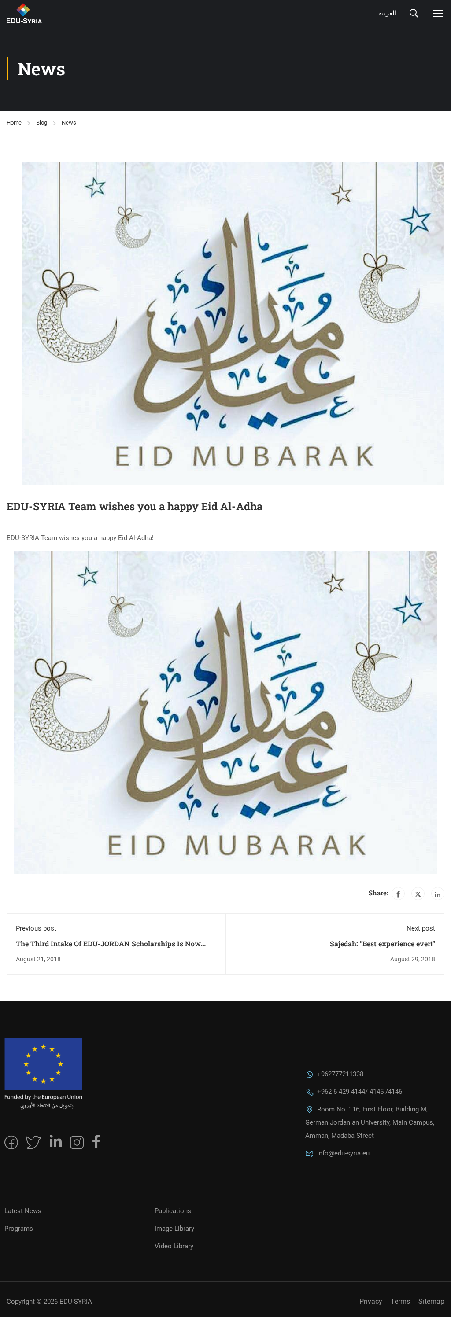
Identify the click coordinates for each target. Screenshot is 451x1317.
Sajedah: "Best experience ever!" (382, 943)
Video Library (174, 1246)
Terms (400, 1301)
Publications (173, 1211)
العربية (387, 13)
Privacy (370, 1301)
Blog (41, 122)
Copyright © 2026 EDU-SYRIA (49, 1302)
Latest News (22, 1211)
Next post (421, 928)
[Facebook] (398, 893)
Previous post (36, 928)
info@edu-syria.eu (343, 1153)
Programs (18, 1228)
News (69, 122)
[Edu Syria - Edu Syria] (55, 13)
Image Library (174, 1228)
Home (14, 122)
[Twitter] (418, 893)
